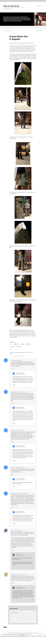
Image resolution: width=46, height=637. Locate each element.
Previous (37, 30)
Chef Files (12, 467)
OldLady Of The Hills (14, 493)
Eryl (11, 430)
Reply (12, 368)
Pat (11, 360)
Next (41, 30)
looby (12, 530)
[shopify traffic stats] (5, 627)
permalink (11, 353)
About (8, 27)
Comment (32, 620)
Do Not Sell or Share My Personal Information (31, 633)
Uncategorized (19, 352)
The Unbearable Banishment (19, 372)
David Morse (23, 47)
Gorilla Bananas (13, 392)
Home (5, 27)
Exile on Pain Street (11, 6)
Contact (12, 27)
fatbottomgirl (13, 574)
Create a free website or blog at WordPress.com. (15, 633)
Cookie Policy (22, 635)
